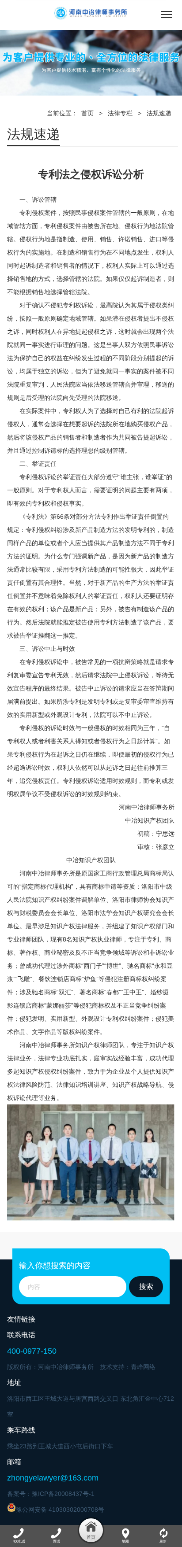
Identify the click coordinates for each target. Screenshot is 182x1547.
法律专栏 (120, 113)
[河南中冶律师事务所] (90, 13)
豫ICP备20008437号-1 (63, 1493)
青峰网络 (143, 1366)
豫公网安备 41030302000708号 (60, 1509)
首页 (87, 113)
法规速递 (159, 113)
